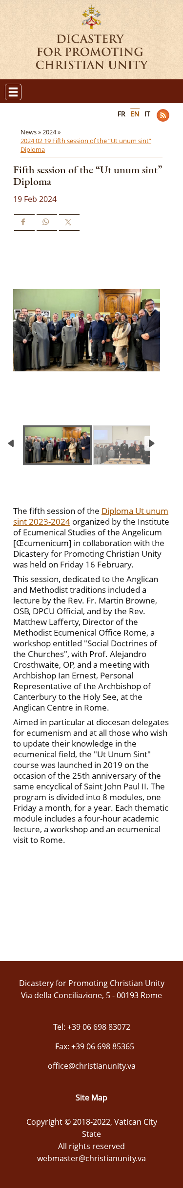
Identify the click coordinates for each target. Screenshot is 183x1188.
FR (121, 113)
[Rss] (163, 115)
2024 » (52, 132)
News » (31, 132)
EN (135, 113)
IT (147, 113)
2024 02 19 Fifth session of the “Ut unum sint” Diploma (85, 145)
